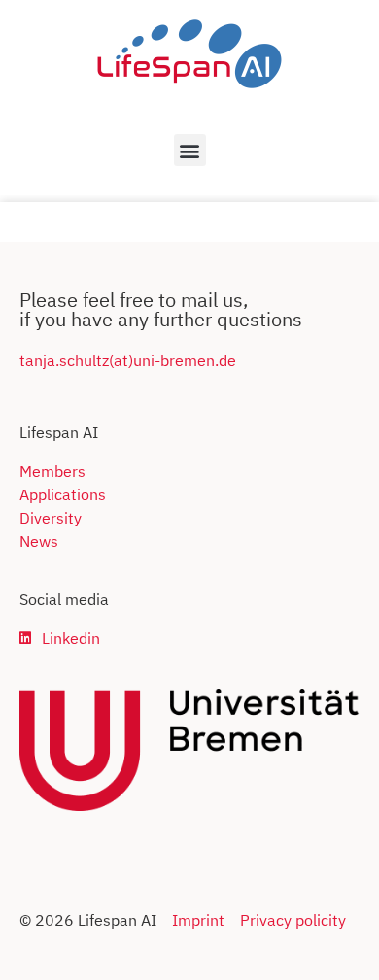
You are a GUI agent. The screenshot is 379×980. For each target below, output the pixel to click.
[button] (190, 150)
